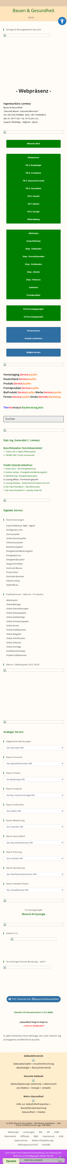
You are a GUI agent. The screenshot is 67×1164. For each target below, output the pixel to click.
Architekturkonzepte (15, 651)
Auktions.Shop (13, 580)
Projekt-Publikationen (16, 655)
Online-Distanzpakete (16, 612)
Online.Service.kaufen (16, 538)
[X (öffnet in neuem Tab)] (24, 2)
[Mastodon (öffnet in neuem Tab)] (42, 2)
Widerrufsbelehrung (42, 1140)
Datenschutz (21, 1140)
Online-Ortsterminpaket (17, 621)
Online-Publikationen (16, 629)
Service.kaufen (13, 534)
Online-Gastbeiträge (15, 617)
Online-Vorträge (13, 646)
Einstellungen (33, 1160)
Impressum (49, 1136)
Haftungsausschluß (28, 1144)
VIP (48, 1132)
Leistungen (29, 1132)
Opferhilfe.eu (12, 584)
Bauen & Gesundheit (33, 10)
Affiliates (24, 1136)
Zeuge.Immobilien (14, 563)
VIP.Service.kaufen (14, 542)
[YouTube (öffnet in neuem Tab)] (27, 2)
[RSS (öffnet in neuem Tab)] (34, 2)
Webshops (13, 1132)
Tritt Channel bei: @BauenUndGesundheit (35, 999)
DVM (56, 1132)
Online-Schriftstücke (15, 638)
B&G (36, 1136)
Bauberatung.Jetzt (14, 546)
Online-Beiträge (13, 604)
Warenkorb (10, 1136)
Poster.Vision (12, 572)
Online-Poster (12, 625)
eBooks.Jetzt (12, 600)
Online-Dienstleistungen (17, 608)
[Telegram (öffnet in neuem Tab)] (39, 2)
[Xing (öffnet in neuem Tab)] (30, 2)
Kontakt (46, 1144)
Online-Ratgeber (13, 634)
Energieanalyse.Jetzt (15, 559)
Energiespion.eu (13, 555)
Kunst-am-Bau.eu (14, 568)
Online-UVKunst (13, 642)
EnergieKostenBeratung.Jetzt (19, 551)
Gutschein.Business (15, 576)
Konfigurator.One (14, 529)
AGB (61, 1136)
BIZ (40, 1132)
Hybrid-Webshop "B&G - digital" (20, 525)
